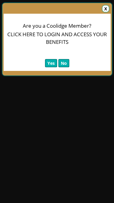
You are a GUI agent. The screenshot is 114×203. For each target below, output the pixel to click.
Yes (51, 63)
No (64, 63)
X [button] (105, 9)
